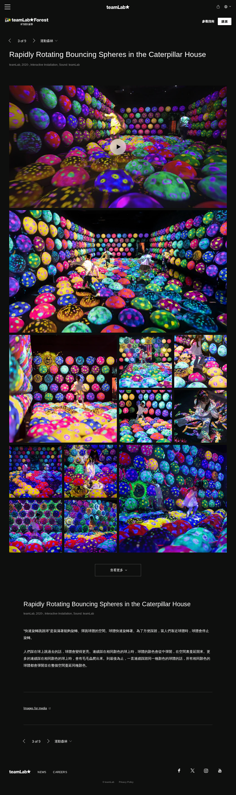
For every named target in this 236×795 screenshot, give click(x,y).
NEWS (42, 772)
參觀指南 (208, 21)
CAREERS (60, 772)
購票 (224, 21)
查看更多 (116, 570)
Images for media (35, 708)
